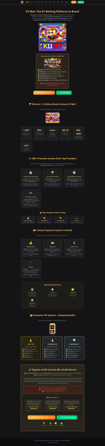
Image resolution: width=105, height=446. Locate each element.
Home (27, 2)
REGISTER (81, 2)
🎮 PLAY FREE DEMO (64, 92)
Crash (50, 2)
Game (42, 2)
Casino (46, 2)
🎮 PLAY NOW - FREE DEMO (67, 417)
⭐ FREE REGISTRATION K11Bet (44, 92)
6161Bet (29, 269)
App (34, 2)
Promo (62, 2)
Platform (66, 2)
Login (31, 2)
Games (38, 2)
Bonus (58, 2)
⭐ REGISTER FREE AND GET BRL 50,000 (41, 417)
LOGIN (73, 2)
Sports (54, 2)
